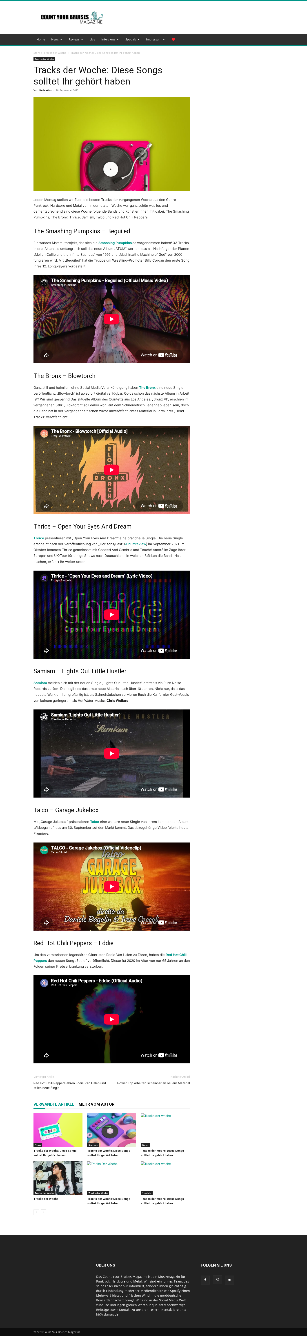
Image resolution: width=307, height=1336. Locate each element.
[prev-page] (36, 1212)
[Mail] (229, 1280)
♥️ (173, 39)
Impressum (153, 39)
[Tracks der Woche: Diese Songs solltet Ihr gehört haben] (57, 1130)
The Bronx (147, 387)
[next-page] (43, 1212)
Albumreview (135, 544)
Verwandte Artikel (53, 1104)
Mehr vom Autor (96, 1104)
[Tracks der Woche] (57, 1178)
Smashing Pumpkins (115, 243)
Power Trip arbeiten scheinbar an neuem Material (153, 1083)
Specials (130, 39)
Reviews (74, 39)
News (55, 39)
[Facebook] (205, 1280)
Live (92, 39)
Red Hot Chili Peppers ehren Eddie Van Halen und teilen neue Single (69, 1085)
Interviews (108, 39)
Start (36, 53)
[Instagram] (217, 1279)
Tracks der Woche (55, 53)
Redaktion (45, 90)
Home (41, 39)
